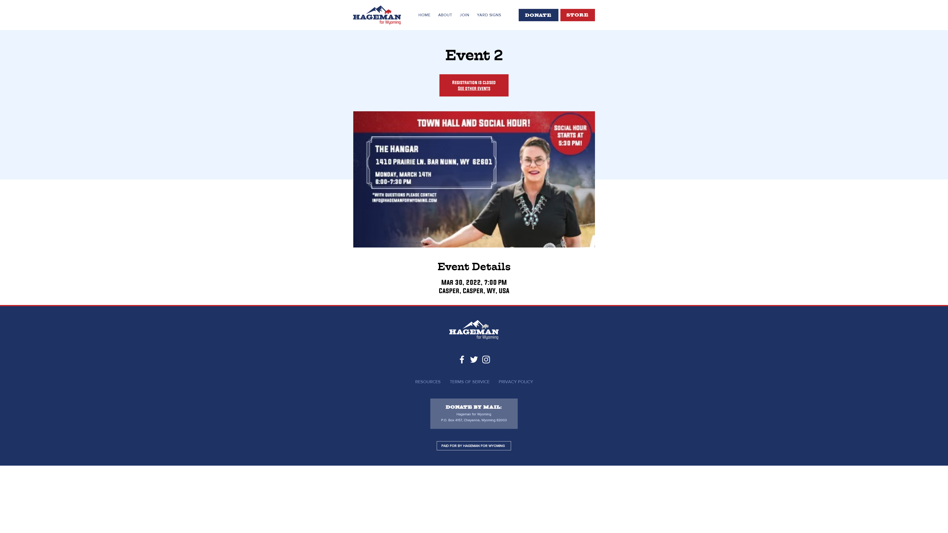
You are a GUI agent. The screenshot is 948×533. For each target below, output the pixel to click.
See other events (474, 88)
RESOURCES (428, 381)
